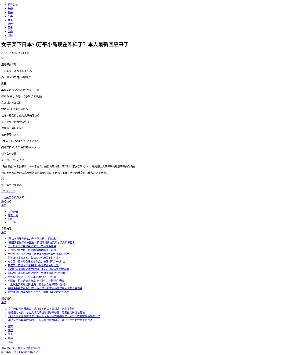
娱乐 (10, 20)
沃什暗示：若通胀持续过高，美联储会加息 (32, 246)
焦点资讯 (6, 348)
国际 (10, 35)
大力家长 (13, 211)
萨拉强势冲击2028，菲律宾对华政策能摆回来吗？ (36, 257)
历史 (10, 27)
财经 (10, 23)
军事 (10, 16)
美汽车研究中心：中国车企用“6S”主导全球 (32, 277)
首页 (10, 326)
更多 (3, 205)
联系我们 (36, 348)
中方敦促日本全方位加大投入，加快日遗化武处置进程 (38, 292)
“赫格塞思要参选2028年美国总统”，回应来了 (33, 238)
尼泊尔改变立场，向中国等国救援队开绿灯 (32, 250)
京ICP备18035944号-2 (26, 352)
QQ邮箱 (12, 222)
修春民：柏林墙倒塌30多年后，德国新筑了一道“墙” (37, 261)
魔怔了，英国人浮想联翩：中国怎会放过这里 (33, 265)
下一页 (11, 191)
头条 (10, 8)
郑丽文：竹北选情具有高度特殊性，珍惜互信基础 (36, 280)
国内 (10, 31)
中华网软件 (24, 348)
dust (10, 218)
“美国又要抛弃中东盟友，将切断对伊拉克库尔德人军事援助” (42, 242)
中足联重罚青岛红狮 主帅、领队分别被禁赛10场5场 (37, 284)
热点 (10, 334)
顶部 (10, 342)
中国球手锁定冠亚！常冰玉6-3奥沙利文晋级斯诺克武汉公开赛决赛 (45, 288)
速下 (14, 348)
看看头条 (13, 4)
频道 (10, 330)
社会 (10, 12)
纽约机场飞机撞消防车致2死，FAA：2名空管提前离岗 (38, 269)
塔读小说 (13, 215)
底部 (10, 338)
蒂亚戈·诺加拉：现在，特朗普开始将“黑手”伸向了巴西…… (41, 254)
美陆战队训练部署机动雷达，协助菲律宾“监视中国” (37, 273)
